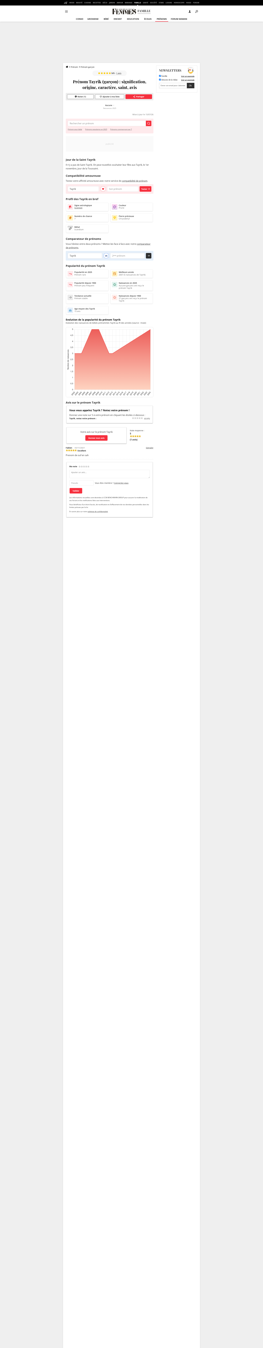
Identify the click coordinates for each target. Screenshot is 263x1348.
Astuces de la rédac (169, 80)
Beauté (79, 3)
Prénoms (162, 19)
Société (153, 3)
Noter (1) (82, 96)
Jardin (112, 3)
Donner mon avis (96, 438)
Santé (145, 3)
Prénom (74, 67)
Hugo (188, 3)
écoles (147, 19)
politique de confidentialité (98, 511)
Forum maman (179, 19)
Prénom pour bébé (75, 129)
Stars (161, 3)
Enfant (118, 19)
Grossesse (92, 19)
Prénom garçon (88, 67)
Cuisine (87, 3)
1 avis (118, 73)
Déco (105, 3)
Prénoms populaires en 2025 (96, 129)
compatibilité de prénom (134, 180)
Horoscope (179, 3)
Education (133, 19)
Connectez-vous (121, 483)
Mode (71, 3)
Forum (196, 3)
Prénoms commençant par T (121, 129)
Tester (144, 189)
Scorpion (78, 207)
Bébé (106, 19)
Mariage (128, 3)
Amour (120, 3)
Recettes (97, 3)
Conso (79, 19)
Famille (137, 3)
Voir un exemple (187, 76)
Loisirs (169, 3)
